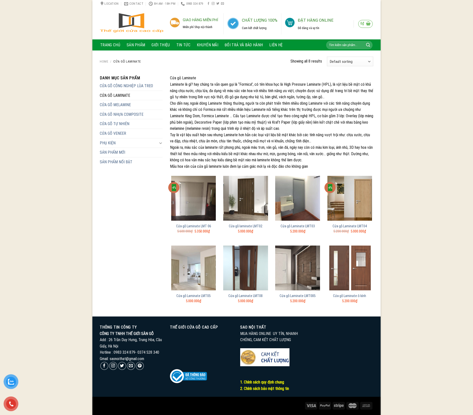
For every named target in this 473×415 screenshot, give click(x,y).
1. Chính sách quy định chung (262, 382)
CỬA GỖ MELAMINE (115, 104)
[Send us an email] (222, 3)
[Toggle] (161, 143)
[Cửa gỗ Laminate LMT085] (297, 268)
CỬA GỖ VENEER (113, 133)
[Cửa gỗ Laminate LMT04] (349, 198)
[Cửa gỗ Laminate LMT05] (193, 268)
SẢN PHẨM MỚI (112, 152)
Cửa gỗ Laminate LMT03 (298, 226)
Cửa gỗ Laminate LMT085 (298, 296)
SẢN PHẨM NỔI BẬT (116, 162)
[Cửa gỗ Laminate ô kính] (349, 268)
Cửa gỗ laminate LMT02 (245, 226)
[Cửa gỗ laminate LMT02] (245, 198)
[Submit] (368, 45)
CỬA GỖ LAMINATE (115, 95)
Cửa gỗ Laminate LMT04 (350, 226)
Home (104, 61)
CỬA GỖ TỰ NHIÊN (114, 123)
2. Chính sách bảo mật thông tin (264, 388)
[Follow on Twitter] (217, 3)
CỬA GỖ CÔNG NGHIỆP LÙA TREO (126, 85)
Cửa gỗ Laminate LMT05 (193, 296)
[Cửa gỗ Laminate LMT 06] (193, 198)
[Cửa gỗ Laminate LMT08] (245, 268)
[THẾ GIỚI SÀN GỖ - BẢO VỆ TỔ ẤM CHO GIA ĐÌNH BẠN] (131, 23)
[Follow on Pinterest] (140, 366)
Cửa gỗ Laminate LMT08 (245, 296)
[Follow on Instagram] (213, 3)
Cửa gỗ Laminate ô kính (349, 296)
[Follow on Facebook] (208, 3)
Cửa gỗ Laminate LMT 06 (193, 226)
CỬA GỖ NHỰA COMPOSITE (121, 114)
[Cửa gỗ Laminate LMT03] (297, 198)
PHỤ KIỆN (108, 143)
